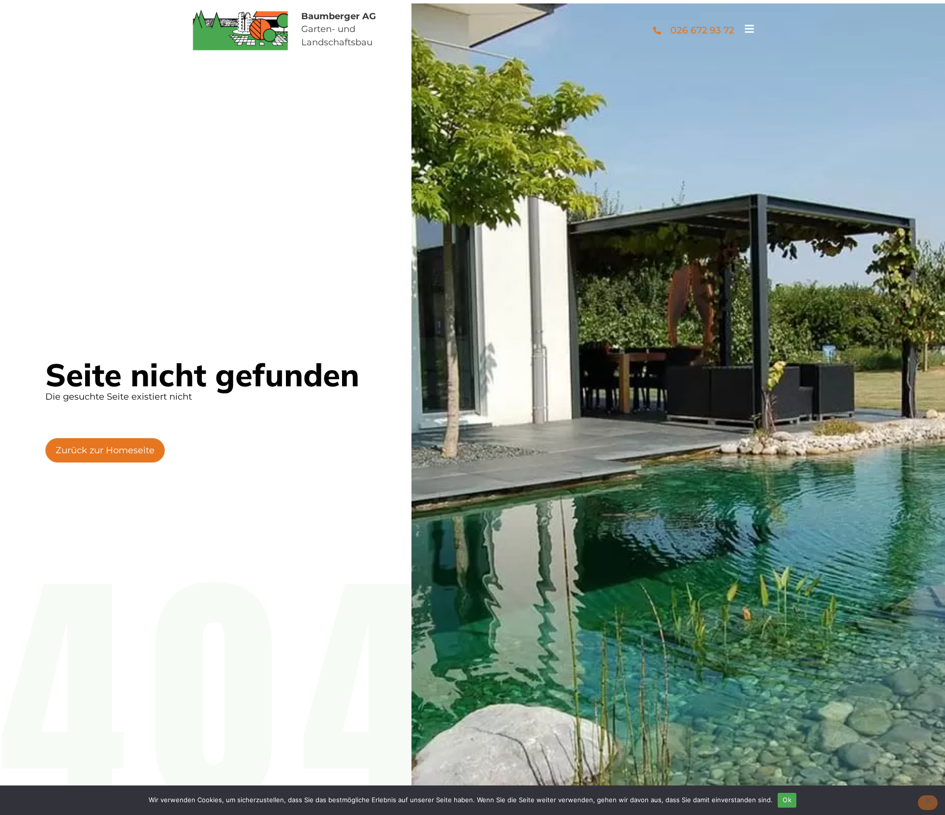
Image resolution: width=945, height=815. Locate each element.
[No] (928, 802)
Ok (787, 800)
